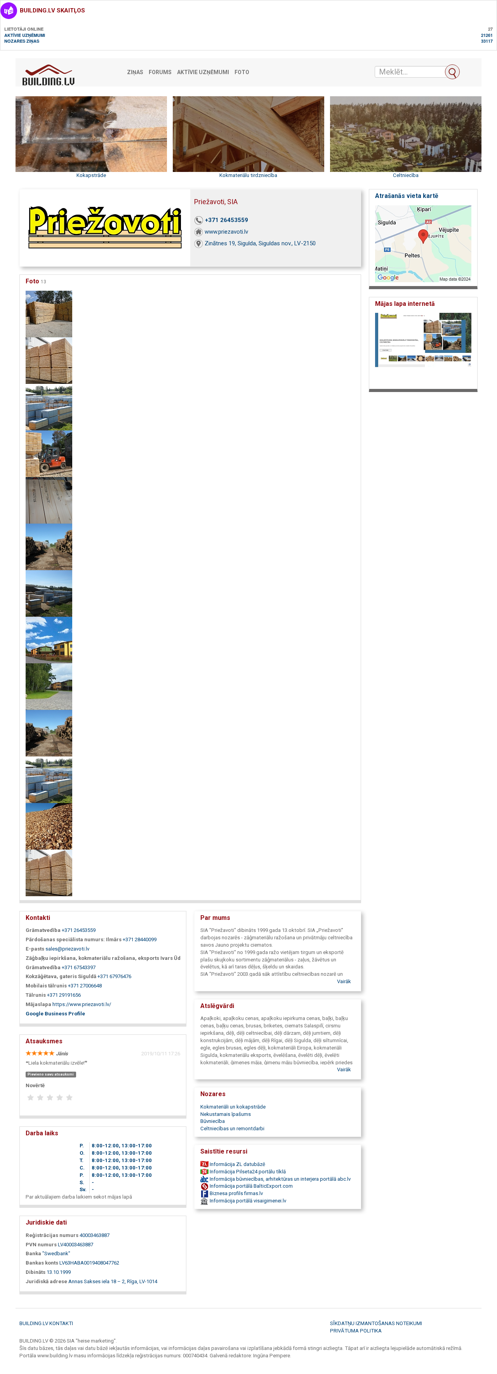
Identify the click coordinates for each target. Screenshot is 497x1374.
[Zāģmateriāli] (49, 546)
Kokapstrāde (91, 175)
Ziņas (135, 72)
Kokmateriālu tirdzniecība (248, 175)
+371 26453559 (226, 220)
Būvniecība (212, 1121)
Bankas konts (42, 1263)
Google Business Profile (55, 1014)
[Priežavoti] (49, 686)
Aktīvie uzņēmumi (24, 35)
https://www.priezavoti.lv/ (81, 1004)
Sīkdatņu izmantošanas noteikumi (376, 1323)
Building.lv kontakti (46, 1323)
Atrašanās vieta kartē (406, 196)
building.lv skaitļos (52, 10)
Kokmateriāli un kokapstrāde (233, 1107)
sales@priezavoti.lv (67, 949)
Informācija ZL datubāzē (237, 1164)
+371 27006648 (85, 986)
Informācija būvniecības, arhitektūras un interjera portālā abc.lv (280, 1179)
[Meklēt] (452, 71)
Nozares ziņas (21, 41)
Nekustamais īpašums (225, 1114)
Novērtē (35, 1085)
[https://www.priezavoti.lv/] (423, 349)
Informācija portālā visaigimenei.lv (247, 1201)
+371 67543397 (79, 967)
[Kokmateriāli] (49, 593)
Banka (33, 1253)
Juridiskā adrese (46, 1281)
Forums (160, 72)
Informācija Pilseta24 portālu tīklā (247, 1171)
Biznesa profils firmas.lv (236, 1193)
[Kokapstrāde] (49, 500)
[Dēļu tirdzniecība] (49, 360)
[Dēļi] (49, 453)
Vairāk (344, 981)
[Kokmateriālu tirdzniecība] (49, 406)
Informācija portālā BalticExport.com (251, 1186)
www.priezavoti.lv (226, 231)
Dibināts (35, 1272)
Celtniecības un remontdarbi (232, 1128)
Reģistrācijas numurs (52, 1235)
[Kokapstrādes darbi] (49, 313)
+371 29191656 (64, 995)
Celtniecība (406, 175)
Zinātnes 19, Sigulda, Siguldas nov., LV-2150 (260, 243)
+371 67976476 (114, 976)
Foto (242, 72)
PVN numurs (41, 1244)
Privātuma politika (356, 1331)
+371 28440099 (139, 939)
